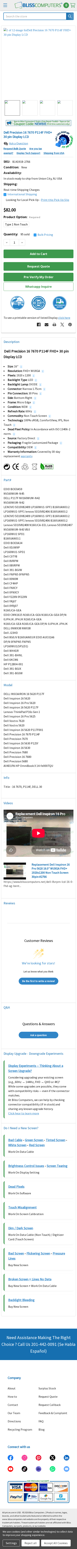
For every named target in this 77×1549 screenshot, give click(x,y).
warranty (26, 456)
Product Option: (22, 217)
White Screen (17, 1145)
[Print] (54, 324)
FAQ (41, 1421)
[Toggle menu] (5, 5)
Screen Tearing (57, 1166)
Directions (14, 1421)
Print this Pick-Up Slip (55, 200)
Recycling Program (20, 1429)
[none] (38, 63)
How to (12, 1396)
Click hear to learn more (23, 1113)
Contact (13, 1405)
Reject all (30, 1543)
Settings (11, 1543)
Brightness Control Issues (26, 1166)
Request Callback (49, 1405)
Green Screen (34, 1140)
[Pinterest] (70, 324)
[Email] (46, 324)
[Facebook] (38, 324)
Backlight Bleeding (21, 1300)
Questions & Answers (38, 1023)
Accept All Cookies (56, 1543)
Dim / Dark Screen (20, 1228)
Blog (41, 1429)
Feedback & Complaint (52, 1413)
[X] (62, 324)
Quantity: (28, 234)
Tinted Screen (55, 1140)
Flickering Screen (38, 1253)
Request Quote (48, 1396)
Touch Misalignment (22, 1207)
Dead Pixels (16, 1186)
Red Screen (37, 1145)
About (12, 1388)
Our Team (14, 1413)
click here (64, 318)
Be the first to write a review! (38, 981)
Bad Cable (15, 1140)
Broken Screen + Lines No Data (29, 1279)
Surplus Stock (47, 1388)
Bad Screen (16, 1253)
